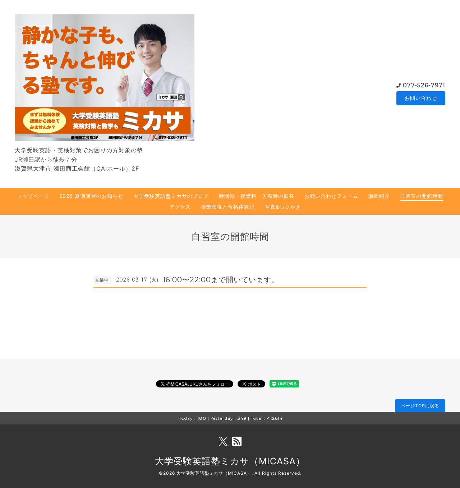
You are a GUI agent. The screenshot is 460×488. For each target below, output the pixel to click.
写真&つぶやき (283, 207)
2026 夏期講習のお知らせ (91, 196)
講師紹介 (379, 196)
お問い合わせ (421, 98)
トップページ (33, 196)
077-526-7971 (424, 85)
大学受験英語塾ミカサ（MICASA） (230, 461)
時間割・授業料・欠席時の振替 (256, 196)
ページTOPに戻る (420, 405)
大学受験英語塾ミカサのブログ (171, 196)
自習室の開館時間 (421, 196)
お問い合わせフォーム (331, 196)
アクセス (180, 207)
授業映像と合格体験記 (228, 207)
